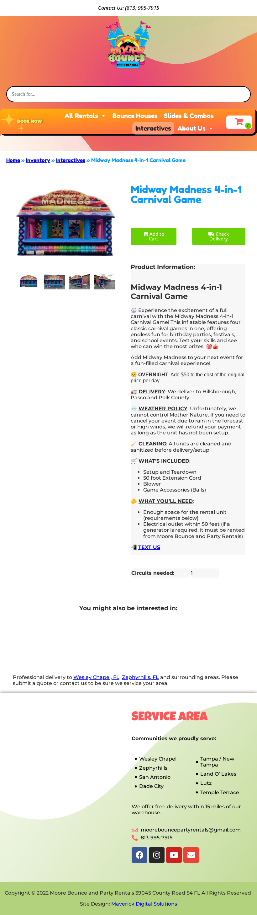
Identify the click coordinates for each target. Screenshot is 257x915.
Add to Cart (156, 236)
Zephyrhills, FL (140, 677)
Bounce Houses (135, 116)
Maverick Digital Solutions (144, 904)
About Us (191, 128)
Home (13, 160)
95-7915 (150, 7)
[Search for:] (128, 94)
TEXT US (149, 547)
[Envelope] (191, 855)
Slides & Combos (189, 116)
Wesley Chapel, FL (96, 677)
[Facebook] (139, 855)
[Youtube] (174, 855)
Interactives (153, 128)
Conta (105, 7)
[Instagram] (157, 855)
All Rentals (81, 116)
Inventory (38, 160)
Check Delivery (219, 236)
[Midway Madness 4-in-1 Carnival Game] (28, 281)
